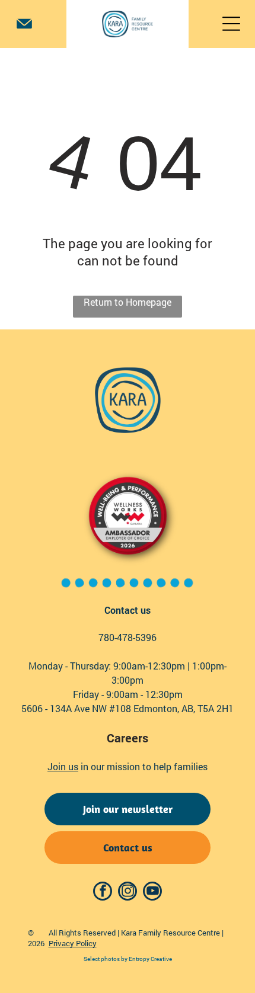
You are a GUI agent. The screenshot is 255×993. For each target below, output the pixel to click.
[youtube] (152, 893)
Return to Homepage (127, 302)
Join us (62, 766)
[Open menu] (231, 24)
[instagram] (127, 893)
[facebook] (102, 893)
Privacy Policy (73, 943)
